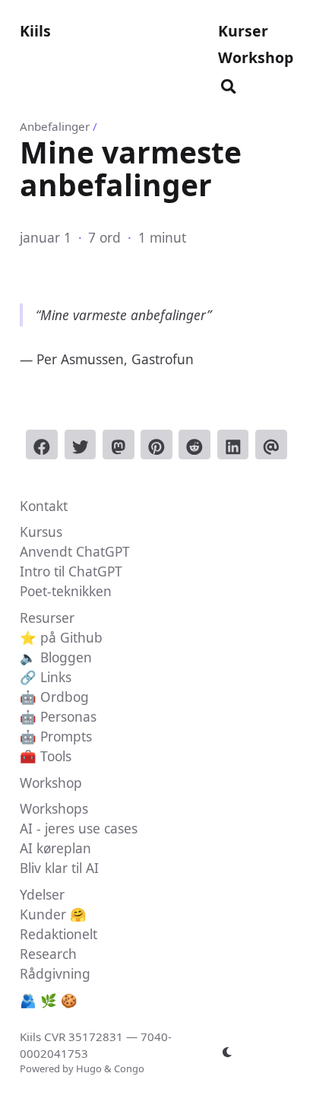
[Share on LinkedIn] (233, 444)
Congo (129, 1068)
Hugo (89, 1068)
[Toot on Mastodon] (118, 444)
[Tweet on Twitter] (80, 444)
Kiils (35, 31)
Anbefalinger (55, 126)
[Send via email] (271, 444)
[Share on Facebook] (42, 444)
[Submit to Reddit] (194, 444)
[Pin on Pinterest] (156, 444)
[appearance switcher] (227, 1052)
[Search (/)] (228, 83)
